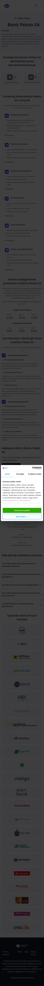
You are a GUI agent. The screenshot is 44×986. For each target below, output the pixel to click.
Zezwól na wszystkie (22, 510)
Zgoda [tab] (7, 474)
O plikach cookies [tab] (35, 474)
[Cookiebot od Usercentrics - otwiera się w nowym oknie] (32, 468)
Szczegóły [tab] (20, 474)
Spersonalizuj (21, 517)
